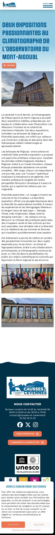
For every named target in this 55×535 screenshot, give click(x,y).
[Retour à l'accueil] (9, 5)
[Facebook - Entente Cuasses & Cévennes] (20, 425)
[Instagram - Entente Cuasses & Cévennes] (35, 425)
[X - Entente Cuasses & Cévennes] (28, 425)
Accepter (13, 524)
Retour (11, 65)
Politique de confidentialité (26, 530)
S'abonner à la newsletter (25, 442)
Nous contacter (25, 433)
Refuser (39, 524)
